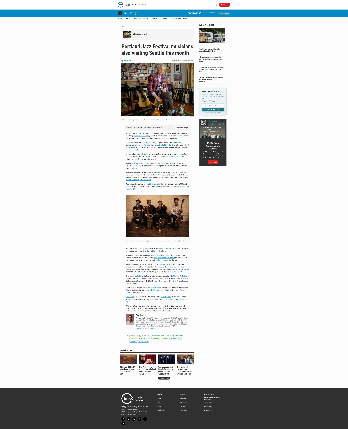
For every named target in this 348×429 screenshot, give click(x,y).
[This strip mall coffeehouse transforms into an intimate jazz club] (185, 359)
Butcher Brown (160, 260)
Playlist (182, 394)
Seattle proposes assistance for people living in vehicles (209, 50)
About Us (159, 394)
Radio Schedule (161, 410)
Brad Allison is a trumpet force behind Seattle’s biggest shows (147, 370)
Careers (182, 406)
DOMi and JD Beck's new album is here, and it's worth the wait (127, 370)
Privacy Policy (218, 112)
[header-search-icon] (216, 5)
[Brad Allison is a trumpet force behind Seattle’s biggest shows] (147, 359)
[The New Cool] (127, 34)
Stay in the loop (213, 109)
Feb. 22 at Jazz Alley (157, 290)
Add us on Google (182, 128)
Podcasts (137, 19)
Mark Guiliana (138, 276)
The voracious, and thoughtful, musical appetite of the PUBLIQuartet (165, 370)
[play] (120, 13)
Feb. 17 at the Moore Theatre (176, 157)
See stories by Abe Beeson (146, 329)
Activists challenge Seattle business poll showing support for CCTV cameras (211, 79)
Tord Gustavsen (145, 249)
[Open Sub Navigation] (123, 19)
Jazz (122, 26)
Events (145, 19)
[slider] (128, 13)
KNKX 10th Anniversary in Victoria (213, 146)
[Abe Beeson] (130, 319)
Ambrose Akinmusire (141, 163)
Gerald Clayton (168, 163)
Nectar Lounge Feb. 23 (181, 269)
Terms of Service (209, 403)
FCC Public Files (208, 411)
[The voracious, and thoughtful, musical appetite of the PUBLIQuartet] (166, 359)
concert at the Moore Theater (164, 258)
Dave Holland (134, 338)
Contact (159, 398)
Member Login (176, 19)
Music (128, 19)
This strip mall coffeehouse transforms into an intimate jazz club (184, 370)
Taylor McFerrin (164, 264)
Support (164, 19)
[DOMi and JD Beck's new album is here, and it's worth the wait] (128, 359)
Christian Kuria (154, 184)
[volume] (125, 13)
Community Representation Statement (212, 398)
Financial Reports (209, 394)
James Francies (144, 145)
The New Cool (140, 34)
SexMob (160, 172)
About (185, 19)
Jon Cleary (130, 297)
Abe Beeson (127, 61)
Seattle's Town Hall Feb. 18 (166, 249)
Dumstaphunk (166, 297)
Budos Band (178, 142)
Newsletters (183, 402)
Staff (158, 402)
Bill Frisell (144, 154)
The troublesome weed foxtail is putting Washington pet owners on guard (210, 59)
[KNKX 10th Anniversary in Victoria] (212, 129)
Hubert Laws (130, 147)
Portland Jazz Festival (141, 136)
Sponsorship (184, 410)
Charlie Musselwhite (166, 145)
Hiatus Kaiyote (156, 255)
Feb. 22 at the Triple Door (178, 276)
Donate (225, 4)
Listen (154, 19)
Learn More (213, 162)
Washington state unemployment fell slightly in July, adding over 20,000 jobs (211, 69)
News (120, 19)
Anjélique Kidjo (151, 142)
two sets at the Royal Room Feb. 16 (138, 180)
